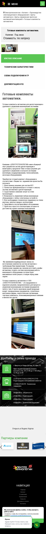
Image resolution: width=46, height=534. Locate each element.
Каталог (23, 492)
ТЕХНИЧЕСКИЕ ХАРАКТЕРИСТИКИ (18, 67)
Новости (23, 499)
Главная (23, 490)
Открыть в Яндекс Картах (23, 428)
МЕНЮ (14, 4)
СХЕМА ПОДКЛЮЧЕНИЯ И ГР (16, 75)
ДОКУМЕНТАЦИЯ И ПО (14, 84)
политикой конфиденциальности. (20, 515)
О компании (23, 494)
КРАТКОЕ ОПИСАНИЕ (13, 58)
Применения (23, 496)
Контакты (23, 503)
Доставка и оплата (23, 501)
